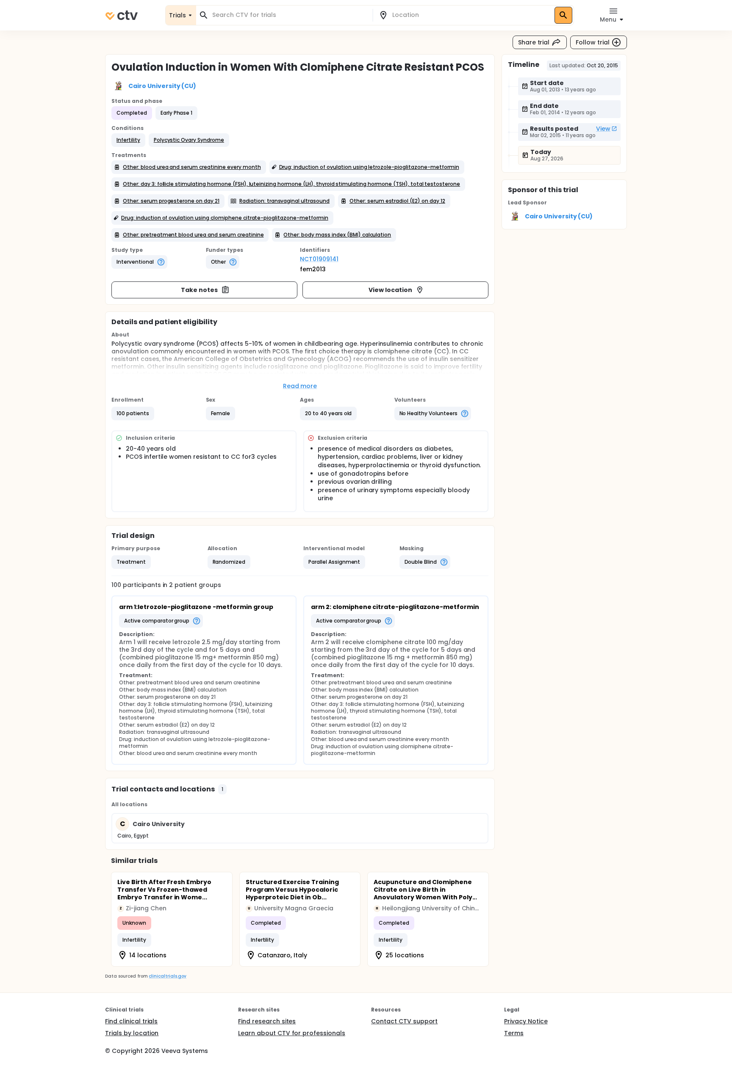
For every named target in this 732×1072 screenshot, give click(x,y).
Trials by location (131, 1033)
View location (390, 290)
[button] (128, 140)
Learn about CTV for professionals (291, 1033)
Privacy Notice (526, 1021)
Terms (514, 1033)
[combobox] (289, 15)
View (603, 128)
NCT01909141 (319, 259)
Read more (300, 386)
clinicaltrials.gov (167, 976)
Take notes (199, 290)
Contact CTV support (404, 1021)
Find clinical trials (131, 1021)
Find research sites (267, 1021)
